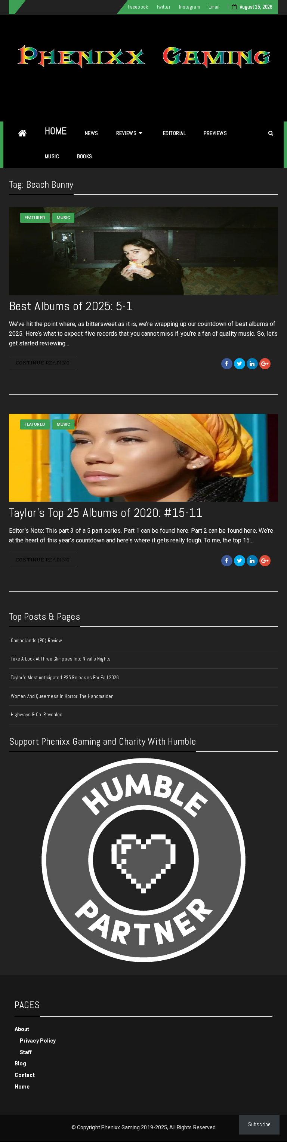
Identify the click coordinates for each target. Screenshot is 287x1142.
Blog (20, 1063)
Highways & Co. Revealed (36, 714)
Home (56, 131)
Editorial (174, 133)
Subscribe (259, 1124)
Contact (25, 1075)
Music (52, 156)
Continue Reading (43, 362)
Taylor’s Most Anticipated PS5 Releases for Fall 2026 (65, 677)
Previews (215, 133)
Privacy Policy (38, 1041)
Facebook (138, 7)
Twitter (163, 7)
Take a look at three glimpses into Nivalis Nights (61, 659)
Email (214, 7)
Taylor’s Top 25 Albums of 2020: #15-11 (106, 513)
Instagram (189, 7)
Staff (26, 1052)
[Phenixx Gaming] (22, 133)
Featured (35, 217)
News (91, 133)
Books (84, 156)
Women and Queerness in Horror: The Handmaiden (62, 696)
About (22, 1029)
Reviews (126, 133)
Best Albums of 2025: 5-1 (71, 306)
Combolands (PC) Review (36, 640)
